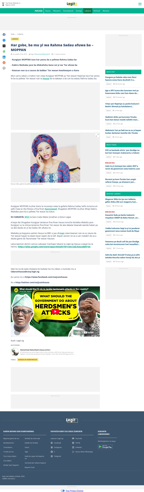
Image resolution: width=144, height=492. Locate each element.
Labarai (88, 11)
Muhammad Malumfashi (42, 54)
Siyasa (48, 11)
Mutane (106, 11)
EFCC (27, 217)
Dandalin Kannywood (27, 360)
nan (62, 233)
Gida (12, 34)
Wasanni (57, 11)
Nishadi (97, 11)
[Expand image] (97, 135)
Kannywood (68, 11)
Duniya (79, 11)
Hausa (39, 10)
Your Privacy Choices (74, 490)
